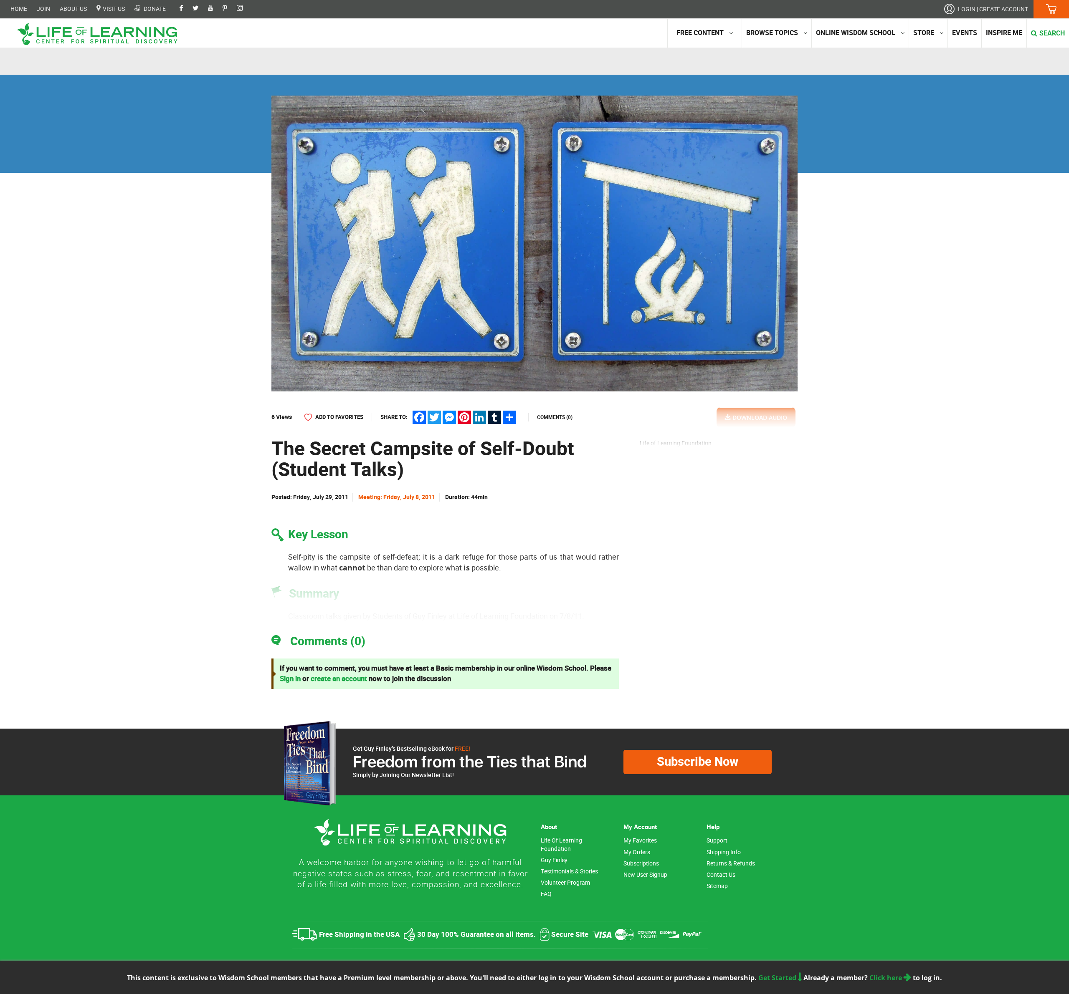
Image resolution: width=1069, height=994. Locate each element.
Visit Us (113, 9)
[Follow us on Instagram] (244, 8)
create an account (339, 679)
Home (18, 9)
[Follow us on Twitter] (200, 8)
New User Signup (645, 875)
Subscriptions (641, 864)
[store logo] (100, 34)
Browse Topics (772, 33)
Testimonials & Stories (569, 871)
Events (964, 33)
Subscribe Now (697, 762)
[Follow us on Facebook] (185, 8)
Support (717, 841)
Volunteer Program (565, 883)
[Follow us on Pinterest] (229, 8)
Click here (886, 977)
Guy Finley (554, 860)
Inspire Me (1004, 33)
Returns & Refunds (731, 864)
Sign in (290, 679)
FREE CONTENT (700, 33)
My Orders (636, 852)
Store (923, 33)
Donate (154, 9)
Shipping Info (724, 852)
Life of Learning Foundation (561, 845)
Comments (554, 417)
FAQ (546, 894)
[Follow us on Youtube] (214, 8)
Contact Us (721, 875)
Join (43, 9)
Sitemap (717, 886)
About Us (73, 9)
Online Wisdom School (855, 33)
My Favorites (640, 841)
